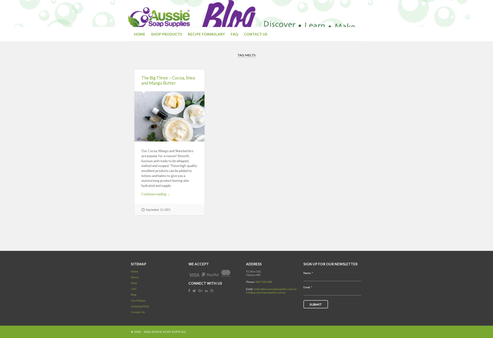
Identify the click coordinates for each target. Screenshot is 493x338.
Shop (134, 283)
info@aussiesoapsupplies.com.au (266, 292)
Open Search (358, 33)
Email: (308, 287)
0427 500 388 (263, 281)
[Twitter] (194, 291)
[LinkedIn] (206, 291)
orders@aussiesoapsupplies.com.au (275, 289)
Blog (133, 294)
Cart (133, 288)
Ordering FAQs (140, 306)
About (135, 277)
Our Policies (138, 300)
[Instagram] (211, 291)
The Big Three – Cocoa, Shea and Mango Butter (168, 80)
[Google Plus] (200, 291)
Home (134, 271)
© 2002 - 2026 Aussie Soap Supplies (158, 331)
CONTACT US (255, 34)
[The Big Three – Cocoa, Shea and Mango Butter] (169, 116)
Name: (308, 273)
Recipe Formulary (206, 34)
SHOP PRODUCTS (166, 34)
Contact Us (138, 312)
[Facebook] (190, 291)
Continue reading (159, 194)
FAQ (234, 34)
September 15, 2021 (158, 209)
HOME (139, 34)
